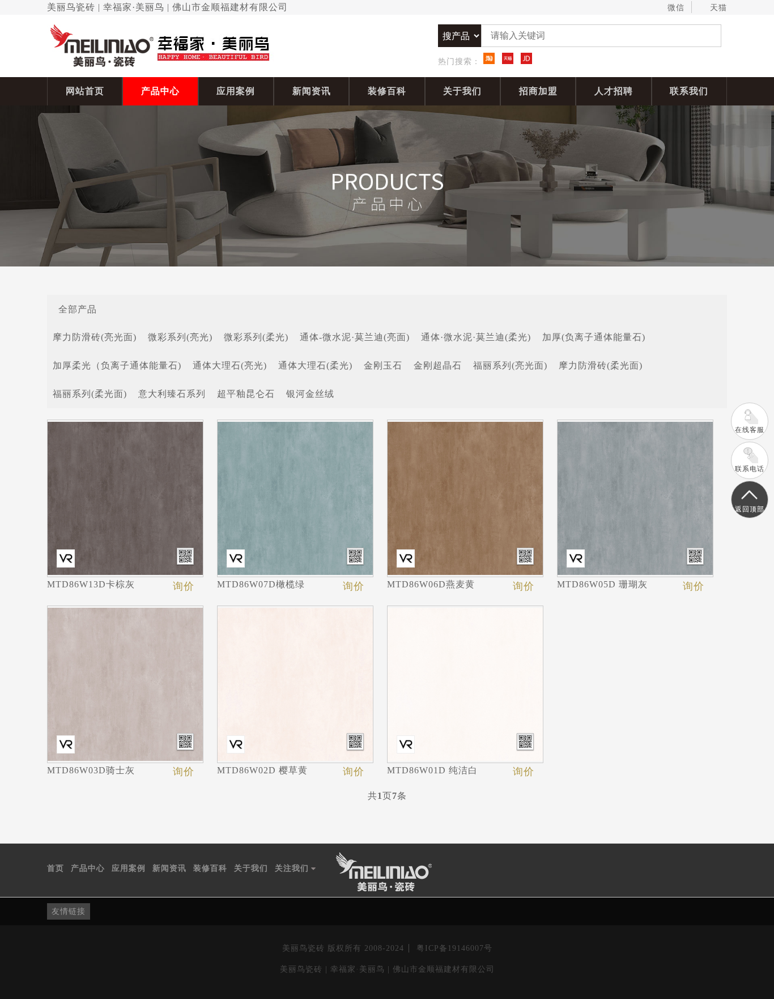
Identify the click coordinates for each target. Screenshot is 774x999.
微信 (675, 7)
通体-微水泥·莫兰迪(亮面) (355, 337)
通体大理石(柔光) (315, 365)
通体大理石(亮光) (230, 365)
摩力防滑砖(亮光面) (95, 337)
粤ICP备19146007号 (454, 948)
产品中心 (160, 91)
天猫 (718, 7)
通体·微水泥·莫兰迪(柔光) (476, 337)
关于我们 (462, 91)
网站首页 (85, 91)
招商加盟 (538, 91)
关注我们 (295, 869)
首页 (55, 868)
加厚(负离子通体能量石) (593, 337)
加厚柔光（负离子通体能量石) (117, 365)
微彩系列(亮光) (180, 337)
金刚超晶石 (438, 365)
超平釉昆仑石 (246, 394)
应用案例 (235, 91)
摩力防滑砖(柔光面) (601, 365)
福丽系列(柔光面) (90, 394)
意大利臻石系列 (172, 394)
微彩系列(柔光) (256, 337)
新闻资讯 (311, 91)
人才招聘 (613, 91)
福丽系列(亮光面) (510, 365)
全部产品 (77, 308)
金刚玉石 (383, 365)
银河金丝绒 (310, 394)
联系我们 (689, 91)
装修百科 (387, 91)
